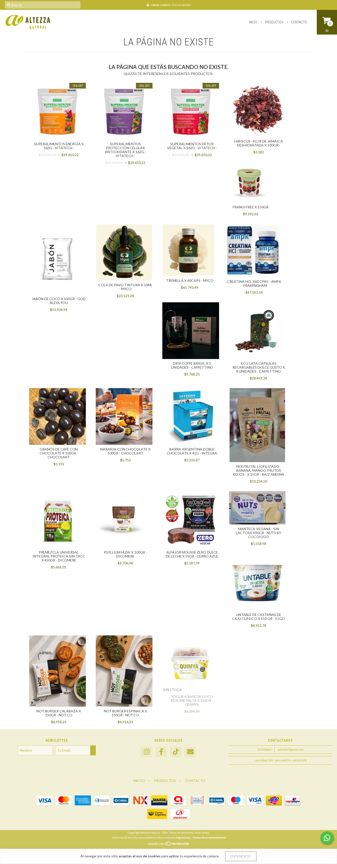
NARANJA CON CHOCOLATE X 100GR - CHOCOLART (125, 451)
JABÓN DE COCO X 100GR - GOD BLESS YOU (59, 301)
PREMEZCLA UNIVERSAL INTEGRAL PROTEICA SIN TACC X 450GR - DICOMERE (59, 556)
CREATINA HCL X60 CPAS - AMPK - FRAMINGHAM (254, 283)
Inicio (253, 22)
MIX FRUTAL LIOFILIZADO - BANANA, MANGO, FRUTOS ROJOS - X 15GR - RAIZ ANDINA (258, 470)
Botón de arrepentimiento (209, 837)
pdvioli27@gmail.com (291, 749)
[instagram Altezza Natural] (146, 752)
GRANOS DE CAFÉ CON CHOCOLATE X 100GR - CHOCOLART (59, 453)
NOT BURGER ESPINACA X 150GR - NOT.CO (125, 713)
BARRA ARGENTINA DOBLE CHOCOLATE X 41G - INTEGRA (192, 451)
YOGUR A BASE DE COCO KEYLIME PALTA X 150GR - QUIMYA (192, 700)
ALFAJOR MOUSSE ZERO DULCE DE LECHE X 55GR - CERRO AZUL (192, 554)
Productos (273, 22)
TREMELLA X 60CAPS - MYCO (189, 280)
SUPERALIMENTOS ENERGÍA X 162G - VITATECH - (59, 146)
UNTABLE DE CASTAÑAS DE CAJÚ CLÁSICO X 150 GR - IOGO (258, 616)
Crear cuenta (160, 4)
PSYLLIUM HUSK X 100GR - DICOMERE (125, 554)
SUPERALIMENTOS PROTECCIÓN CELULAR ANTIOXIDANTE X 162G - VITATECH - (125, 150)
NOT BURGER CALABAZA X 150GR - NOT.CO (59, 713)
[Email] (190, 752)
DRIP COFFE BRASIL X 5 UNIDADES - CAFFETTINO (192, 365)
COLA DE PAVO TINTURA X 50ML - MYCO (125, 287)
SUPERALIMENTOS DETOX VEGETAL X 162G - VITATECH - (192, 146)
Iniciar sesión (181, 4)
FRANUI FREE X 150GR (250, 207)
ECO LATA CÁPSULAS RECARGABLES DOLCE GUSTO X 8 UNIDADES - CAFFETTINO (258, 367)
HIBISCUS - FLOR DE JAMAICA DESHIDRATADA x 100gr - (258, 143)
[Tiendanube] (168, 844)
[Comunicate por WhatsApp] (326, 837)
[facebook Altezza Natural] (161, 752)
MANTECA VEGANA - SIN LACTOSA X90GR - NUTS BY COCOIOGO (258, 533)
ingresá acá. (183, 837)
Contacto (298, 22)
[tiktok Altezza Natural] (175, 752)
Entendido (240, 856)
